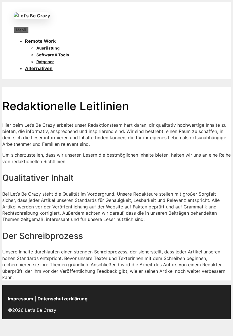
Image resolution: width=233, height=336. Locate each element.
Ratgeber (45, 61)
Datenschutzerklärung (63, 299)
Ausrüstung (48, 48)
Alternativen (39, 68)
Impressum (20, 299)
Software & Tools (52, 54)
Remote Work (40, 41)
